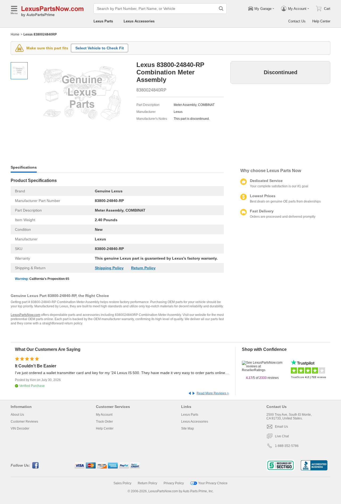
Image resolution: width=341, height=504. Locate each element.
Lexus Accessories (139, 21)
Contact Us (297, 21)
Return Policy (143, 268)
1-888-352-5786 (287, 446)
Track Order (104, 421)
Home (15, 34)
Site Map (187, 428)
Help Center (321, 21)
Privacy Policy (174, 483)
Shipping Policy (109, 268)
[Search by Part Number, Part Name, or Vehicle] (221, 8)
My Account (104, 414)
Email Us (281, 426)
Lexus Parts (103, 21)
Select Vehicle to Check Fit (99, 48)
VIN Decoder (20, 428)
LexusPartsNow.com (25, 315)
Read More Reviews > (213, 393)
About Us (17, 414)
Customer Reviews (24, 421)
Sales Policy (122, 483)
